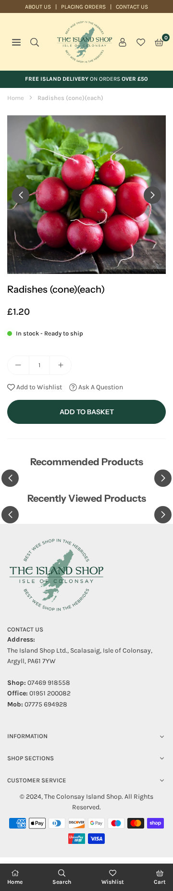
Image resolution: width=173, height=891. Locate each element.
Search (61, 882)
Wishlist (112, 882)
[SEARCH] (34, 42)
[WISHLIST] (141, 42)
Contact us (132, 6)
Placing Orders (83, 6)
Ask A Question (100, 387)
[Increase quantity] (60, 365)
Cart (160, 882)
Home (15, 97)
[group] (86, 194)
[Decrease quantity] (18, 365)
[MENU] (16, 42)
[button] (159, 42)
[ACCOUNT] (122, 42)
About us (38, 6)
